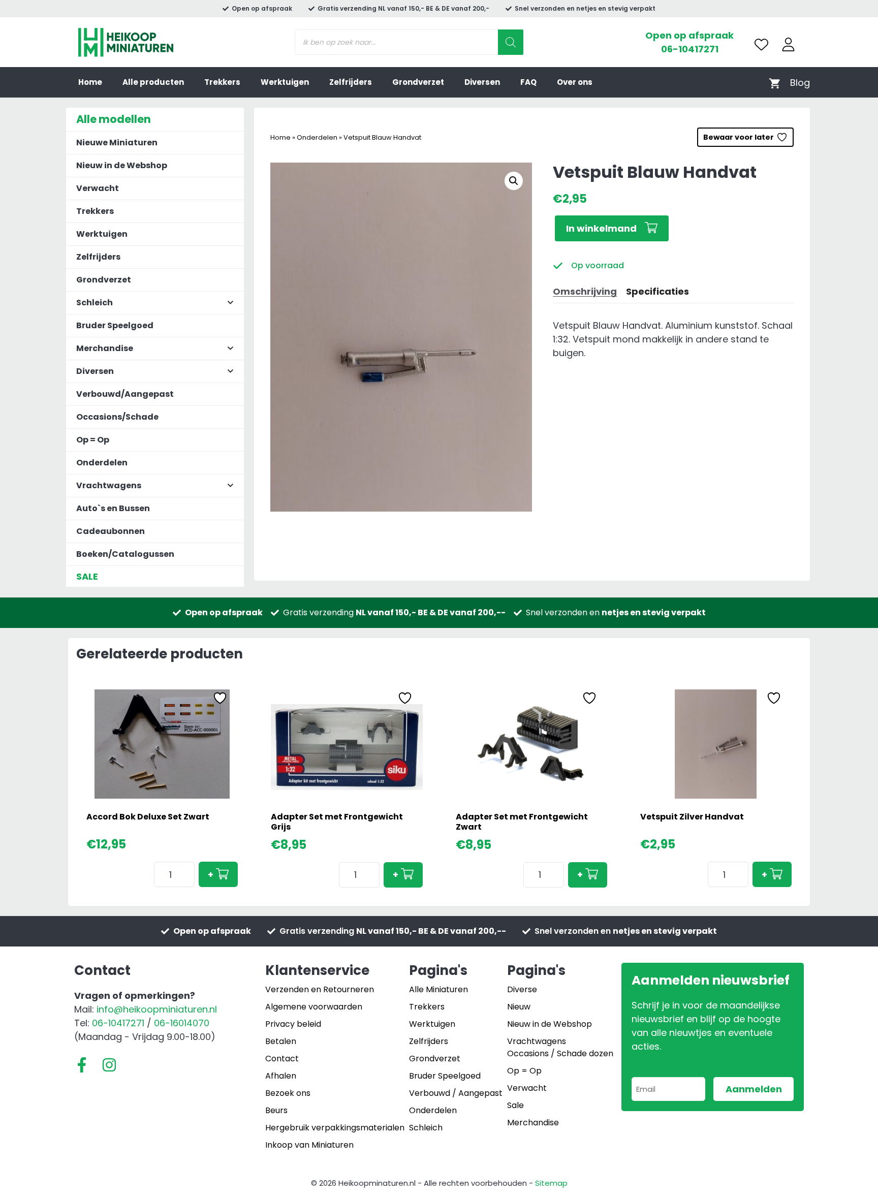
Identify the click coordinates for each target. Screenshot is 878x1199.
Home (90, 82)
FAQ (528, 82)
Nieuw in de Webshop (121, 165)
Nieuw (518, 1007)
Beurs (276, 1110)
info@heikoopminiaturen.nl (157, 1009)
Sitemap (551, 1183)
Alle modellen (113, 119)
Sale (515, 1105)
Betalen (280, 1041)
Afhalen (280, 1076)
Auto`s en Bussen (113, 508)
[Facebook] (81, 1064)
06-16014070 (181, 1023)
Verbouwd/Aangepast (125, 394)
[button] (514, 181)
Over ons (574, 82)
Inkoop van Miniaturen (309, 1145)
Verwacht (97, 188)
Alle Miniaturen (438, 989)
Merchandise (533, 1122)
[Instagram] (109, 1064)
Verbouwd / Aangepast (456, 1093)
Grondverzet (418, 82)
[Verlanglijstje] (761, 44)
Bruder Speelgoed (114, 325)
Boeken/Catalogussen (125, 554)
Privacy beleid (293, 1024)
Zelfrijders (350, 82)
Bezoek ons (287, 1093)
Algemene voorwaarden (313, 1007)
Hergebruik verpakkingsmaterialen (334, 1127)
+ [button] (210, 874)
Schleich (426, 1127)
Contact (282, 1058)
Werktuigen (285, 82)
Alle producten (153, 82)
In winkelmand (601, 228)
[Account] (788, 44)
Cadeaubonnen (110, 531)
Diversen (482, 82)
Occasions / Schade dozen (560, 1053)
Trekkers (222, 82)
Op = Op (92, 440)
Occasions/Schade (117, 417)
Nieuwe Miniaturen (117, 142)
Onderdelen (317, 137)
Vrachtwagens (536, 1041)
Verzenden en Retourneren (319, 989)
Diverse (522, 989)
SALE (87, 576)
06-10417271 (689, 49)
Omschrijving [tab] (585, 291)
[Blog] (800, 82)
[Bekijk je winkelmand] (775, 82)
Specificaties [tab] (657, 291)
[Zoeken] (510, 42)
